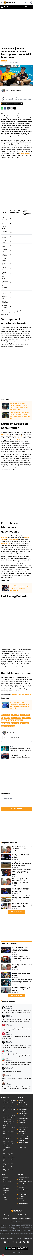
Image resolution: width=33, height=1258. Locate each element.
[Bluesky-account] (24, 1242)
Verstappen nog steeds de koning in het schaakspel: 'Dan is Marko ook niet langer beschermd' (20, 587)
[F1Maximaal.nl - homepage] (10, 2)
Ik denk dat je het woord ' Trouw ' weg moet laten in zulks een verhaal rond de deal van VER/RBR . (16, 1088)
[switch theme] (28, 2)
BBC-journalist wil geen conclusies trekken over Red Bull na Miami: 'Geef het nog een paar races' (19, 406)
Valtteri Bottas (6, 543)
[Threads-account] (28, 1242)
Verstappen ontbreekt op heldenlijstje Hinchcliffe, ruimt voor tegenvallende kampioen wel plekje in (19, 705)
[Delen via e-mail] (11, 108)
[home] (2, 7)
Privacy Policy (24, 1215)
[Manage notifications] (3, 1255)
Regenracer (9, 1083)
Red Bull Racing (25, 714)
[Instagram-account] (13, 1242)
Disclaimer (28, 1218)
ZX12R (7, 1024)
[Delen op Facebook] (5, 108)
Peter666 (8, 1041)
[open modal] (31, 2)
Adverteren (14, 1218)
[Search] (25, 3)
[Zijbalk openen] (2, 3)
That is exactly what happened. (11, 1071)
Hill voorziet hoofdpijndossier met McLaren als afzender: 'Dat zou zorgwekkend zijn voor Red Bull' (20, 415)
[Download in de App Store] (22, 1248)
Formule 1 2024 (24, 723)
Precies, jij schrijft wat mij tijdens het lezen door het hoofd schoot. (16, 1037)
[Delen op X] (8, 108)
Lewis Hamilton (13, 539)
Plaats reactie (16, 809)
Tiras (6, 1050)
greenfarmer (9, 1006)
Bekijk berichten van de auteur (12, 737)
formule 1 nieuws (16, 717)
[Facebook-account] (9, 1242)
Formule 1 (4, 60)
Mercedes (4, 537)
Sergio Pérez (5, 434)
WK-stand (28, 7)
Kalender (18, 7)
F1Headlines (5, 1218)
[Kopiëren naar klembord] (14, 108)
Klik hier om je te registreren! (21, 694)
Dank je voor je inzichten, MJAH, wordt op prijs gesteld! (16, 1079)
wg (6, 1074)
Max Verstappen (24, 153)
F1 (4, 7)
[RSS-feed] (20, 1242)
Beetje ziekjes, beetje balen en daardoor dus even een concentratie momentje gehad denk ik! (16, 1055)
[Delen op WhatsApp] (2, 108)
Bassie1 (7, 1015)
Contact (21, 1218)
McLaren (20, 440)
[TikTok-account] (16, 1242)
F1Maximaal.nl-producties (8, 726)
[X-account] (5, 1242)
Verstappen (10, 7)
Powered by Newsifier (16, 1252)
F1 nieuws (7, 717)
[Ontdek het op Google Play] (10, 1248)
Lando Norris (18, 436)
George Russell (5, 723)
